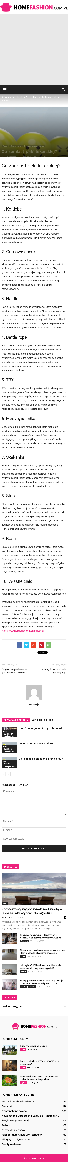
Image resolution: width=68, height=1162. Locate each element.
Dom (23, 956)
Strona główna (8, 97)
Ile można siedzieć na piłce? (36, 743)
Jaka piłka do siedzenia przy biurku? (41, 758)
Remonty (24, 941)
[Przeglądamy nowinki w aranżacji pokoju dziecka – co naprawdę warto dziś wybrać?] (9, 984)
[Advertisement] (34, 50)
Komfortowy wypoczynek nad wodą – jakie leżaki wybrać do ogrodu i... (32, 911)
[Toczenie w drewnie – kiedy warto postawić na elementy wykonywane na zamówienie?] (9, 938)
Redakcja (11, 156)
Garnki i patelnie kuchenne (18, 1101)
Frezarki (7, 1106)
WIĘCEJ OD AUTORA (42, 720)
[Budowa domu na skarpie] (9, 1050)
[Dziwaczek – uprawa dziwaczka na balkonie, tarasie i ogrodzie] (9, 1080)
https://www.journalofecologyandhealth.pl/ (23, 630)
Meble (5, 146)
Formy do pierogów (13, 1129)
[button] (63, 89)
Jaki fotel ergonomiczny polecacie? (40, 728)
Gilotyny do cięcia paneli (16, 1139)
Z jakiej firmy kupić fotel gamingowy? (54, 671)
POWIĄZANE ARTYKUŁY (15, 720)
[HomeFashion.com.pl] (34, 7)
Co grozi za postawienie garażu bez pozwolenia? (14, 671)
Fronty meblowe (11, 1144)
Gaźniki (6, 1125)
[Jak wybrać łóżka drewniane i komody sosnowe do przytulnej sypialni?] (9, 969)
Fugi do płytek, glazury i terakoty (22, 1134)
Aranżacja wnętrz (28, 987)
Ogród (23, 1082)
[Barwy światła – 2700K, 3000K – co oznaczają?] (9, 1065)
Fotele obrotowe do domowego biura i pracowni (27, 146)
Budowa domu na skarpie (33, 1046)
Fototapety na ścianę (14, 1110)
